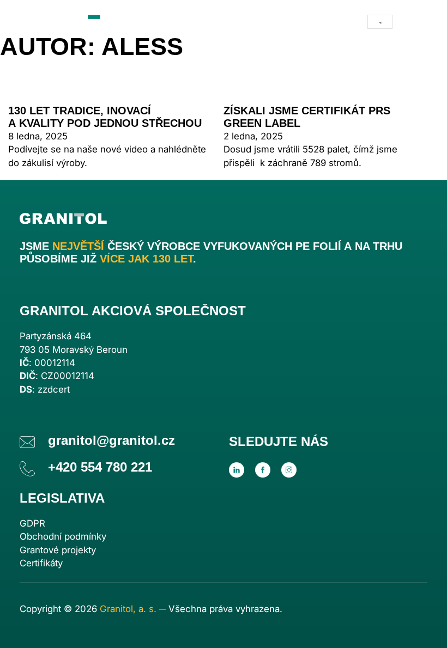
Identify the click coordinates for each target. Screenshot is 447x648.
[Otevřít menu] (416, 21)
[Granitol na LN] (236, 470)
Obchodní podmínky (63, 536)
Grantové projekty (58, 550)
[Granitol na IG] (289, 470)
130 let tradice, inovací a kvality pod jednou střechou (105, 117)
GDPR (32, 523)
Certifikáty (41, 563)
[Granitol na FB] (262, 470)
